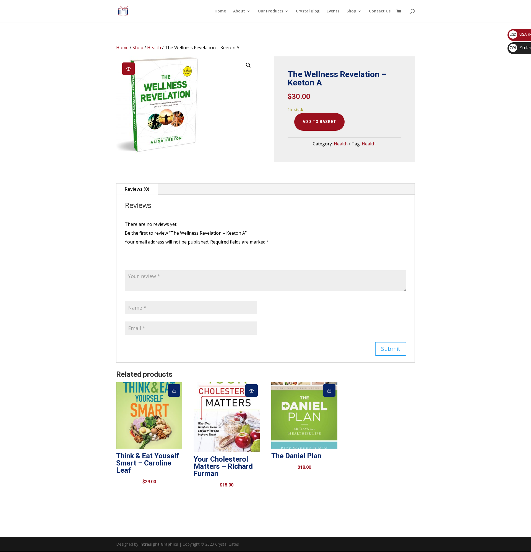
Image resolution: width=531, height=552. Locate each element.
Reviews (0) (137, 189)
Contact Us (380, 11)
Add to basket (319, 121)
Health (154, 48)
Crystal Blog (307, 11)
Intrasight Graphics (158, 544)
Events (333, 11)
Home (220, 11)
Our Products (270, 11)
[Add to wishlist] (128, 68)
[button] (248, 65)
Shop (351, 11)
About (239, 11)
